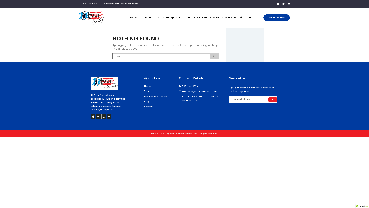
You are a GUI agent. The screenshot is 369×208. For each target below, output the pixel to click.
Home (133, 17)
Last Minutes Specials (168, 17)
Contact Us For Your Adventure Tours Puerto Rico (215, 17)
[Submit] (272, 99)
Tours (143, 17)
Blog (251, 17)
